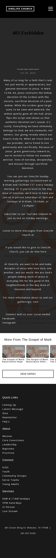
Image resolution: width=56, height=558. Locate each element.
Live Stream (10, 511)
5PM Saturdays (12, 502)
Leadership (9, 444)
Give (5, 413)
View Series (28, 374)
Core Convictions (13, 440)
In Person (8, 506)
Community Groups (14, 475)
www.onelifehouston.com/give (33, 255)
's (9, 421)
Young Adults (10, 484)
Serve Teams (10, 479)
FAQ (5, 421)
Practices (8, 452)
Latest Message (12, 408)
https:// (7, 222)
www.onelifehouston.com (33, 305)
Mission (7, 436)
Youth (6, 471)
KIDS (5, 467)
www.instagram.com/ (40, 322)
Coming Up (9, 404)
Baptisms (8, 448)
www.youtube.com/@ (25, 222)
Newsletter (9, 417)
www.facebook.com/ (39, 318)
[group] (13, 355)
